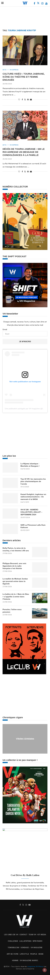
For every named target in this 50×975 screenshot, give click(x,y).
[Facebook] (35, 4)
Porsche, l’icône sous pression (12, 610)
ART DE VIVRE (12, 954)
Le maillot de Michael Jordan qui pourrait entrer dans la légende (15, 581)
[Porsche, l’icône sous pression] (39, 613)
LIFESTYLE (24, 954)
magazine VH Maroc (35, 966)
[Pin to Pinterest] (28, 99)
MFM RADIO (37, 941)
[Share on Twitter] (25, 99)
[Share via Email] (31, 99)
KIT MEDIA (41, 935)
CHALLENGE (13, 941)
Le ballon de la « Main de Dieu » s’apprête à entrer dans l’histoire (16, 596)
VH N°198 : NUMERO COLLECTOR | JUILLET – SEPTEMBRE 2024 (31, 512)
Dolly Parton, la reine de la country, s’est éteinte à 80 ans (16, 549)
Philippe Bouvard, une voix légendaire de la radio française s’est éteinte (14, 565)
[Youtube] (46, 4)
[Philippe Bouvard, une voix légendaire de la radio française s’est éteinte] (39, 567)
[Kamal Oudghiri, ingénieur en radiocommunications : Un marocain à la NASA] (10, 498)
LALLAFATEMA (25, 941)
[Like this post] (19, 99)
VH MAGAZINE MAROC (29, 960)
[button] (5, 738)
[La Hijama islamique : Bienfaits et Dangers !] (10, 467)
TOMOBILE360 (13, 947)
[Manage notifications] (45, 970)
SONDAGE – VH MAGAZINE (31, 947)
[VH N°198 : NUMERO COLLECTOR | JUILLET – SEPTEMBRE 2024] (10, 513)
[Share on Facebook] (22, 99)
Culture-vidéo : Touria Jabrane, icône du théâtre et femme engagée (24, 77)
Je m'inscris (25, 341)
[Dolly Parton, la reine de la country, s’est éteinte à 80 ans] (39, 552)
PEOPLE (33, 954)
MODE (40, 954)
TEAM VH (32, 935)
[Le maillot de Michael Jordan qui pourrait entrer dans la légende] (39, 583)
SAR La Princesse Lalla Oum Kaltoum (33, 526)
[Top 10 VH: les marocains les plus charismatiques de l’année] (10, 483)
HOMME (15, 960)
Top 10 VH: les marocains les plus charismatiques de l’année (33, 481)
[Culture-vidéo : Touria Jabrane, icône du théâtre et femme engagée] (25, 50)
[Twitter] (38, 4)
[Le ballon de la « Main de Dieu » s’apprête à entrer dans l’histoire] (39, 598)
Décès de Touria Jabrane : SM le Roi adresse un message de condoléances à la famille (24, 152)
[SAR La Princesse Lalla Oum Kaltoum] (10, 529)
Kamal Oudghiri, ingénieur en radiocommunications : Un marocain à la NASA (33, 496)
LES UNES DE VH (11, 935)
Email (5, 329)
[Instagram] (42, 4)
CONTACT (23, 935)
